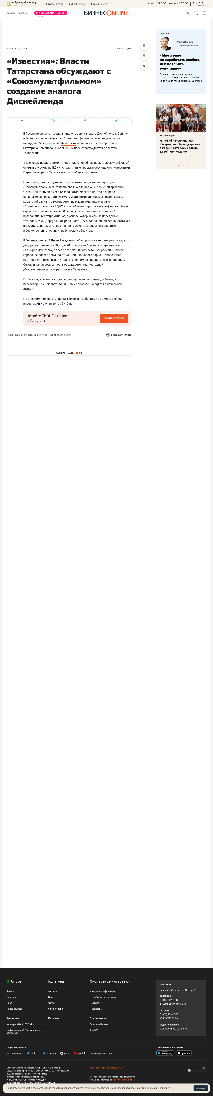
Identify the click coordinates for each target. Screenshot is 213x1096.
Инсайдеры (96, 1008)
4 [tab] (178, 165)
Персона (11, 997)
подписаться (114, 318)
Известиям (68, 143)
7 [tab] (183, 165)
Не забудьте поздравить (103, 997)
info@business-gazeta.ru (173, 1004)
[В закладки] (144, 56)
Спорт (15, 981)
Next (202, 90)
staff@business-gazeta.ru (173, 1028)
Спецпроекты (98, 1018)
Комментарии (69, 352)
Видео (51, 997)
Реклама (53, 1018)
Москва (173, 3)
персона (164, 33)
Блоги (10, 1003)
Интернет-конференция (102, 991)
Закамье (22, 13)
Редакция (13, 1018)
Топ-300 (94, 1030)
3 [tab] (176, 165)
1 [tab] (173, 165)
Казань (152, 3)
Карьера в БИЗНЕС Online (20, 1024)
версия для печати (121, 334)
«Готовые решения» (187, 45)
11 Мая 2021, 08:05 (17, 48)
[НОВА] (50, 14)
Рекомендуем (168, 135)
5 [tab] (180, 165)
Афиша (10, 991)
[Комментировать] (144, 46)
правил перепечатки (122, 1080)
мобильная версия (101, 1053)
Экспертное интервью (109, 981)
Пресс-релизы (14, 1008)
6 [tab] (181, 165)
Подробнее (164, 1088)
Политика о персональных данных (106, 1068)
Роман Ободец (184, 42)
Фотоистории (55, 1008)
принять (200, 1088)
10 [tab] (188, 165)
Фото (51, 1003)
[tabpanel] (181, 60)
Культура (56, 981)
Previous (161, 90)
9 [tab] (186, 165)
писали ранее (113, 196)
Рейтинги (95, 1003)
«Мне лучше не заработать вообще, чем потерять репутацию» (180, 62)
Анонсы (52, 991)
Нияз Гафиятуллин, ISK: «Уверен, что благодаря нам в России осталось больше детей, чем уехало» (180, 146)
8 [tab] (185, 165)
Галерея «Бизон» (99, 1024)
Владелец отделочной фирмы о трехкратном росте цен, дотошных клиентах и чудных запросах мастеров (181, 77)
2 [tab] (175, 165)
